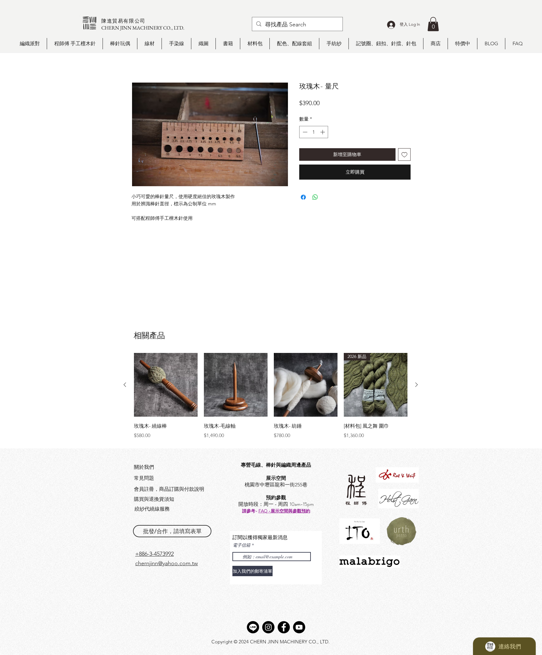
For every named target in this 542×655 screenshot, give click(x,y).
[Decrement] (304, 132)
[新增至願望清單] (404, 154)
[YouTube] (299, 627)
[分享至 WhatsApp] (315, 197)
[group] (270, 400)
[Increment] (323, 132)
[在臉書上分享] (303, 197)
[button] (433, 24)
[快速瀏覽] (166, 385)
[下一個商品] (416, 384)
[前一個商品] (125, 384)
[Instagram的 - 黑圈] (268, 627)
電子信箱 (241, 545)
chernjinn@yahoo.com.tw (166, 563)
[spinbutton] (314, 132)
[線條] (253, 627)
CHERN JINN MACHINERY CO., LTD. (142, 27)
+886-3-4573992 (154, 553)
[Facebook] (284, 627)
